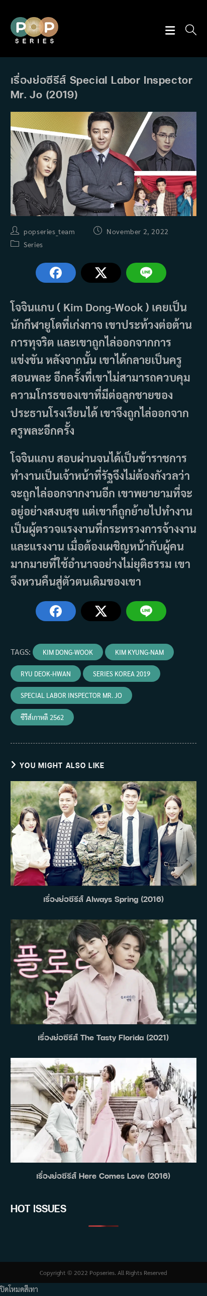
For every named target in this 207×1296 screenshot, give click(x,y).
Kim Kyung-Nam (139, 652)
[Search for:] (187, 31)
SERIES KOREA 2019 (121, 673)
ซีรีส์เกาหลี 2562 (42, 717)
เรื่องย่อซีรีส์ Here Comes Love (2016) (103, 1175)
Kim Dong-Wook (68, 652)
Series (33, 244)
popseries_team (49, 231)
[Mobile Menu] (171, 31)
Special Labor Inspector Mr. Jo (71, 695)
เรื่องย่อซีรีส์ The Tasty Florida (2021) (103, 1037)
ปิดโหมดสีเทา (19, 1288)
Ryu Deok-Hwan (46, 673)
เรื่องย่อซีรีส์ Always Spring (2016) (103, 898)
